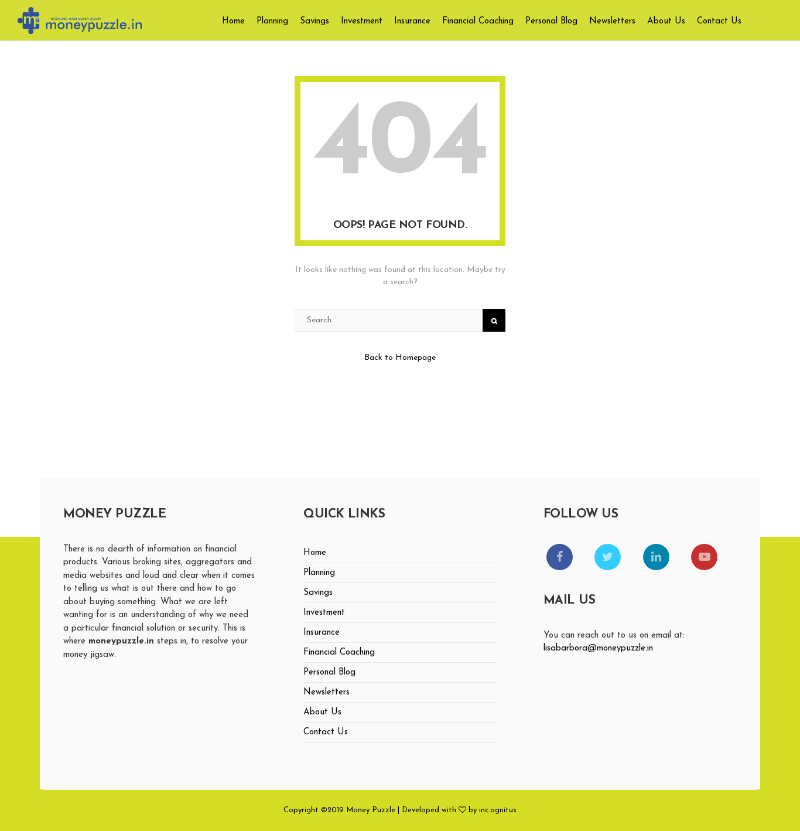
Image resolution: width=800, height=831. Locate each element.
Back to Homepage (400, 357)
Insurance (412, 21)
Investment (361, 21)
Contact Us (719, 21)
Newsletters (612, 21)
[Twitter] (607, 557)
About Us (666, 21)
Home (233, 21)
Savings (314, 21)
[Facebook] (559, 557)
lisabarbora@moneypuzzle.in (598, 648)
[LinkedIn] (656, 557)
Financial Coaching (478, 21)
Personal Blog (551, 21)
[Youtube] (704, 557)
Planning (272, 21)
